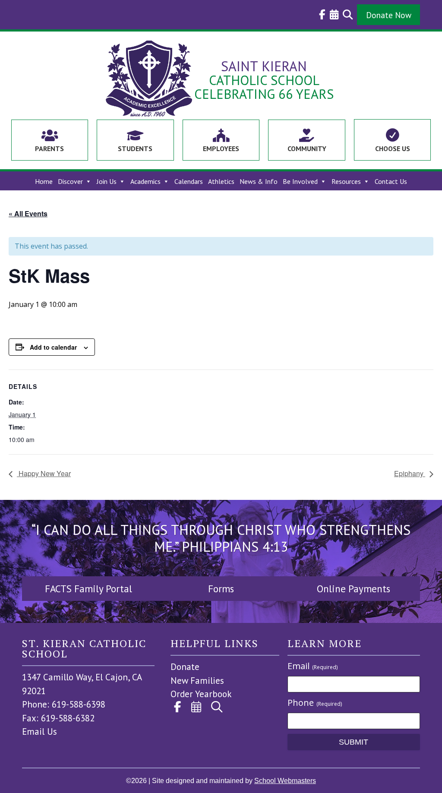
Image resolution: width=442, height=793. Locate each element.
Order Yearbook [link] (201, 694)
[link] (320, 14)
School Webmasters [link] (285, 780)
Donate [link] (184, 667)
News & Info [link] (259, 181)
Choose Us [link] (392, 148)
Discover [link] (70, 181)
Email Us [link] (39, 731)
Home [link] (44, 181)
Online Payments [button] (353, 588)
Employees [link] (221, 148)
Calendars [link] (188, 181)
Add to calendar (53, 347)
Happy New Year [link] (44, 473)
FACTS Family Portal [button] (88, 588)
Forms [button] (221, 588)
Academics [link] (145, 181)
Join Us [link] (107, 181)
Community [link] (306, 148)
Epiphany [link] (409, 473)
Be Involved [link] (300, 181)
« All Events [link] (28, 213)
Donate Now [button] (388, 14)
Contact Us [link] (391, 181)
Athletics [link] (221, 181)
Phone (314, 702)
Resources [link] (346, 181)
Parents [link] (49, 148)
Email (312, 666)
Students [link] (135, 148)
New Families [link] (197, 680)
